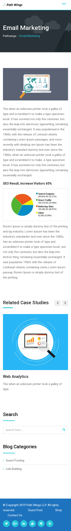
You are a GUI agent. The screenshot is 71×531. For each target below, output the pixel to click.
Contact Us (15, 515)
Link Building (14, 469)
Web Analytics (15, 376)
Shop (59, 510)
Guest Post (35, 510)
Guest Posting (15, 460)
